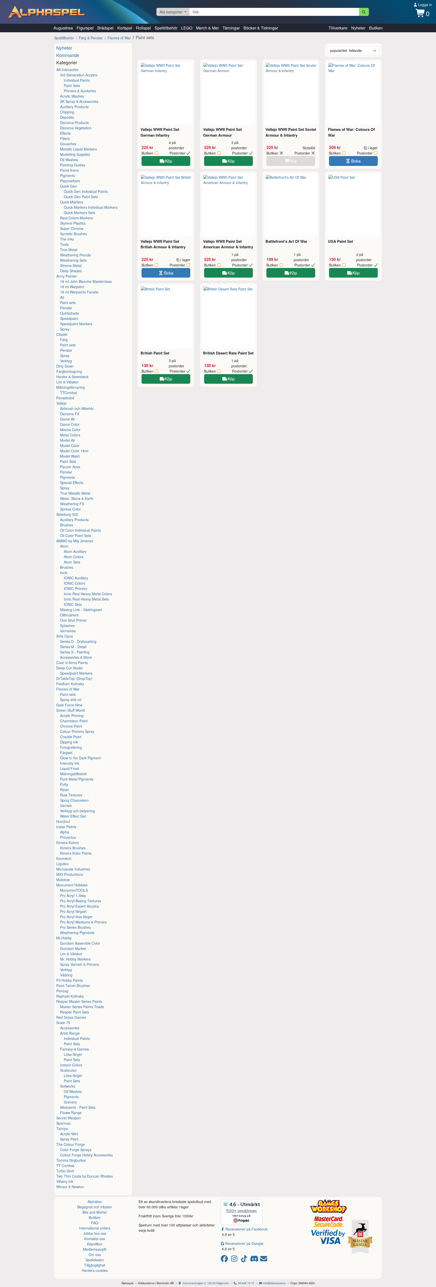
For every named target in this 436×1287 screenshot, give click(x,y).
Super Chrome (72, 228)
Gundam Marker (73, 948)
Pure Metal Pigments (76, 779)
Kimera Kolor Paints (76, 853)
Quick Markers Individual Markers (90, 207)
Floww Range (71, 1112)
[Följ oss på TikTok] (244, 1259)
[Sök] (364, 12)
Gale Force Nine (69, 704)
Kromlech (63, 858)
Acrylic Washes (72, 96)
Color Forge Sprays (75, 1149)
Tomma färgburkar (71, 1160)
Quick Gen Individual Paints (86, 191)
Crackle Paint (70, 736)
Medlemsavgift (94, 1249)
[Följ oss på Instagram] (235, 1259)
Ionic (64, 572)
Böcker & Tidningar (260, 28)
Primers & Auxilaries (80, 90)
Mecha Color (70, 429)
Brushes (66, 524)
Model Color (69, 445)
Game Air (67, 419)
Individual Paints (77, 80)
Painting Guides (72, 164)
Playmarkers (70, 180)
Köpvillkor (94, 1243)
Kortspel (124, 28)
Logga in (424, 4)
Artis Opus (64, 636)
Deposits (67, 117)
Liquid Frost (69, 768)
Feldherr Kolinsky (70, 683)
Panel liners (69, 170)
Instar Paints (66, 826)
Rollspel (143, 28)
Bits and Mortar (95, 1212)
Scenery (70, 1101)
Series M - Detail (73, 646)
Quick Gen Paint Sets (81, 196)
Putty (64, 784)
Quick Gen (68, 186)
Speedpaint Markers (76, 323)
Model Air (67, 440)
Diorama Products (74, 122)
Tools (64, 244)
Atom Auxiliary (75, 551)
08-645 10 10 (245, 1283)
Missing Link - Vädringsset (81, 609)
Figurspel (85, 28)
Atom (64, 546)
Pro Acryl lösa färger (76, 916)
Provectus (68, 837)
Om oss (95, 1254)
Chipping (67, 111)
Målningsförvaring (70, 387)
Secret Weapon (68, 1117)
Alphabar (95, 1201)
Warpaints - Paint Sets (77, 1107)
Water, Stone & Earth (76, 498)
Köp (168, 161)
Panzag (62, 990)
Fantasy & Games (74, 1049)
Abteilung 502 (67, 514)
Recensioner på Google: (244, 1243)
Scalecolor (68, 1070)
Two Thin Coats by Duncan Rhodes (84, 1176)
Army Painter (66, 276)
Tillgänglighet (94, 1265)
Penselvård (65, 397)
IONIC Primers (75, 588)
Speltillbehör (166, 28)
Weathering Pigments (77, 932)
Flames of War (119, 37)
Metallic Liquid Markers (78, 149)
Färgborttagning (69, 371)
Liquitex (62, 863)
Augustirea (63, 28)
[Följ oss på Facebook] (225, 1259)
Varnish (66, 805)
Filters (65, 138)
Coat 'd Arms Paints (72, 662)
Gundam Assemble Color (80, 943)
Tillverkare (338, 28)
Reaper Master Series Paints (79, 1001)
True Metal (68, 249)
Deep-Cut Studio (69, 667)
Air (62, 297)
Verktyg (66, 360)
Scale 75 (63, 1022)
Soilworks (67, 1086)
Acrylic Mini (69, 1133)
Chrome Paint (71, 726)
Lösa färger (73, 1054)
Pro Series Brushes (75, 927)
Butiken (376, 28)
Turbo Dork (65, 1170)
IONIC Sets (73, 604)
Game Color (69, 424)
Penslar (66, 307)
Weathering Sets (73, 260)
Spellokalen (95, 1259)
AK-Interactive (67, 69)
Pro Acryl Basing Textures (80, 900)
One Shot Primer (73, 620)
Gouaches (68, 143)
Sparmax (63, 1123)
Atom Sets (72, 561)
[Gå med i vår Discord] (254, 1259)
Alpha (64, 831)
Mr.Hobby (64, 937)
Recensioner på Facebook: (246, 1229)
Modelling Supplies (75, 154)
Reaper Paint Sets (74, 1011)
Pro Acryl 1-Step (73, 895)
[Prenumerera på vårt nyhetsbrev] (263, 1259)
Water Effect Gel (73, 816)
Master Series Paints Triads (82, 1006)
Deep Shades (71, 270)
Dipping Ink (69, 741)
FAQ (94, 1222)
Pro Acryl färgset (73, 911)
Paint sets (68, 302)
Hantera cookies (95, 1270)
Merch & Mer (207, 28)
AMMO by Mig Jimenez (74, 540)
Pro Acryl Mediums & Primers (83, 921)
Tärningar (231, 28)
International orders (94, 1228)
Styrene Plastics (73, 223)
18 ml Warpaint (72, 286)
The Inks (67, 239)
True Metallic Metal (75, 493)
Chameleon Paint (74, 720)
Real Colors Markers (76, 217)
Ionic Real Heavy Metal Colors (88, 593)
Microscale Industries (73, 869)
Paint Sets (72, 85)
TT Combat (65, 1165)
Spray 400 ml (70, 699)
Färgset (66, 752)
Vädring (66, 974)
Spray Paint (69, 1139)
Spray (64, 329)
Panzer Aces (70, 466)
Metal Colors (70, 434)
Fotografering (71, 747)
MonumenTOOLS (74, 890)
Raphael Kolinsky (70, 996)
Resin (64, 789)
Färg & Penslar (91, 37)
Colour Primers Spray (77, 731)
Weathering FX (72, 503)
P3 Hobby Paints (69, 980)
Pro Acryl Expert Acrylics (79, 906)
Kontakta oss (94, 1238)
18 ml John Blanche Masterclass (86, 281)
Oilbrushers (69, 614)
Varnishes (68, 630)
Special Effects (71, 482)
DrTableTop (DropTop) (74, 678)
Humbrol (63, 821)
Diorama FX (69, 413)
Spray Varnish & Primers (79, 964)
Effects (65, 133)
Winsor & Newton (70, 1186)
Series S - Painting (75, 651)
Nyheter (358, 28)
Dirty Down (65, 366)
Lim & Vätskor (67, 381)
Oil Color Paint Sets (75, 535)
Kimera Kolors (67, 842)
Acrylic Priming (72, 715)
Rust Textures (71, 794)
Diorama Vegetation (76, 127)
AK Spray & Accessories (79, 101)
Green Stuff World (70, 710)
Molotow (63, 879)
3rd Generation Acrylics (78, 74)
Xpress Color (70, 509)
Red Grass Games (71, 1017)
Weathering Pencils (75, 254)
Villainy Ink (64, 1181)
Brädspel (105, 28)
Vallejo (61, 403)
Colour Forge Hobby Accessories (86, 1154)
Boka (356, 161)
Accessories (69, 1027)
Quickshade (69, 313)
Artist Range (70, 1033)
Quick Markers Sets (79, 212)
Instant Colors (71, 1064)
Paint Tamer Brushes (73, 985)
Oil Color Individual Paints (80, 530)
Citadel (61, 334)
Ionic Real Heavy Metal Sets (86, 599)
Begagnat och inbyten (94, 1206)
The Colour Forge (70, 1144)
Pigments (67, 175)
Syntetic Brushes (73, 233)
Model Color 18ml (74, 450)
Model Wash (70, 456)
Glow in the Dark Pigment (80, 757)
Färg (64, 339)
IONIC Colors (74, 583)
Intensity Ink (69, 763)
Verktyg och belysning (77, 810)
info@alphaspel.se (274, 1283)
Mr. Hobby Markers (75, 959)
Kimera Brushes (73, 847)
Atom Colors (74, 556)
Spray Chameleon (74, 800)
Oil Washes (69, 159)
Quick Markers (71, 201)
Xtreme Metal (70, 265)
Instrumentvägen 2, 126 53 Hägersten (205, 1283)
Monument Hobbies (72, 884)
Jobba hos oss (94, 1233)
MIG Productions (69, 874)
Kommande (67, 55)
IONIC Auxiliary (76, 577)
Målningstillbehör (73, 773)
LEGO (186, 28)
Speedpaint (69, 318)
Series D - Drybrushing (78, 641)
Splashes (67, 625)
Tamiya (62, 1128)
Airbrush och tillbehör (77, 408)
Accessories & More (76, 657)
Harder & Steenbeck (72, 376)
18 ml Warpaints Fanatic (79, 291)
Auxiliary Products (74, 106)
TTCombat (68, 392)
